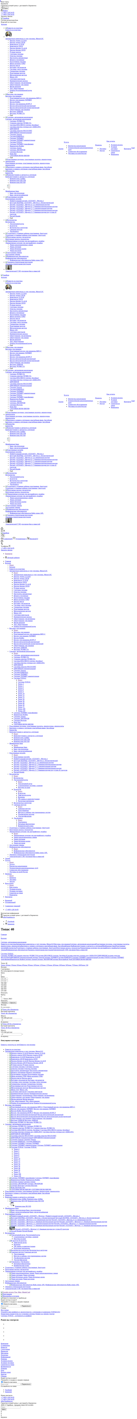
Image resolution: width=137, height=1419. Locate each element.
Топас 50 (64, 965)
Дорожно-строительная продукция (40, 950)
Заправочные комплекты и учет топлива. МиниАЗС (33, 575)
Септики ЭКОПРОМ (44, 959)
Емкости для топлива (27, 1045)
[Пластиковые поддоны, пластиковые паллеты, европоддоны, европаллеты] (31, 160)
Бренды (3, 1374)
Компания (4, 1343)
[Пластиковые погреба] (31, 197)
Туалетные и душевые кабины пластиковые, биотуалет (36, 948)
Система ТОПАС (24, 682)
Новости (4, 1347)
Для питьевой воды (25, 784)
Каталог (12, 567)
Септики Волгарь (58, 959)
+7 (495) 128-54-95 (7, 12)
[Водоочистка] (31, 220)
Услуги (12, 864)
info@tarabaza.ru (9, 917)
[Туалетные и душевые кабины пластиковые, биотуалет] (31, 233)
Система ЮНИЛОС (65, 957)
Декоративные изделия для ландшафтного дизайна (32, 835)
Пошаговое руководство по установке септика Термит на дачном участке (27, 1314)
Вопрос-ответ (6, 1372)
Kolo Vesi (68, 959)
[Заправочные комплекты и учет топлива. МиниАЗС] (31, 34)
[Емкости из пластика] (31, 28)
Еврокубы (69, 946)
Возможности (6, 1366)
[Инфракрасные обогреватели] (31, 256)
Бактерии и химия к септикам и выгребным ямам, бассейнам (43, 946)
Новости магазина (10, 1304)
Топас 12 (38, 965)
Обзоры (4, 1376)
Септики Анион (30, 959)
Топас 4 (3, 965)
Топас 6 (15, 965)
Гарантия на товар (7, 1365)
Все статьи (5, 1310)
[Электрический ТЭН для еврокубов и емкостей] (31, 267)
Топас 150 (84, 965)
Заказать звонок (6, 550)
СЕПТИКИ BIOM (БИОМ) (81, 959)
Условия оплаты (7, 1361)
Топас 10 (32, 965)
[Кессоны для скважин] (31, 94)
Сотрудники (5, 1349)
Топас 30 (57, 965)
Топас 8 (20, 965)
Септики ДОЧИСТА (8, 955)
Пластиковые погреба (22, 757)
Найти (4, 1409)
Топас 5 (9, 965)
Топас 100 (77, 965)
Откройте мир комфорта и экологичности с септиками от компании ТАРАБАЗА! (30, 1312)
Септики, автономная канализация (26, 655)
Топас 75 (70, 965)
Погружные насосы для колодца (68, 948)
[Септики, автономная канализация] (31, 117)
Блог (2, 1370)
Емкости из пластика (8, 944)
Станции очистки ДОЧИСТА (26, 955)
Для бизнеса (22, 822)
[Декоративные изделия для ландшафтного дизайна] (31, 241)
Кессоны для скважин (22, 632)
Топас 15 (45, 965)
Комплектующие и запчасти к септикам (28, 736)
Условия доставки (7, 1363)
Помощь (4, 1359)
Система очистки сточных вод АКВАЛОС (82, 955)
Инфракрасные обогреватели (24, 851)
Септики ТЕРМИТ (51, 957)
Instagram (11, 924)
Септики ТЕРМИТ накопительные (85, 957)
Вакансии (4, 1351)
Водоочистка (18, 778)
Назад (11, 565)
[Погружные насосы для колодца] (31, 237)
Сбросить (13, 1003)
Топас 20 (51, 965)
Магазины (4, 1353)
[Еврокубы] (31, 171)
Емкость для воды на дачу (10, 1045)
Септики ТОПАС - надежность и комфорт (16, 1316)
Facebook (11, 921)
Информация (5, 1357)
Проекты (12, 877)
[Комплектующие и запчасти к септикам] (31, 175)
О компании (5, 1345)
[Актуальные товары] (31, 253)
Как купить (13, 887)
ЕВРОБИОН (102, 955)
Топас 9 (26, 965)
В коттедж (21, 793)
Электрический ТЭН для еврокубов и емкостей (70, 950)
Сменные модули (24, 808)
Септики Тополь (38, 957)
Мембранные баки (20, 747)
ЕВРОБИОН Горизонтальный (21, 957)
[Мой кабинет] (2, 529)
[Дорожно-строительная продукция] (31, 262)
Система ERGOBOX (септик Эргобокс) (51, 955)
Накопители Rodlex (17, 959)
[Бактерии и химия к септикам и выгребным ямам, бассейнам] (31, 167)
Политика (4, 1355)
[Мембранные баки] (31, 186)
